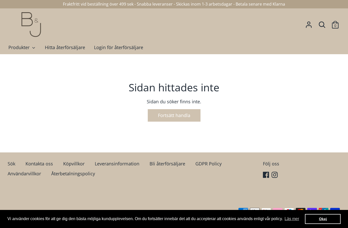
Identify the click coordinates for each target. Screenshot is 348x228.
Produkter (19, 47)
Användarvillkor (24, 173)
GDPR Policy (208, 164)
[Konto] (309, 23)
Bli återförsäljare (167, 164)
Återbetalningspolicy (73, 173)
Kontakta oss (39, 164)
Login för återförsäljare (118, 47)
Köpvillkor (74, 164)
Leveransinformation (117, 164)
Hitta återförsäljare (65, 47)
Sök (11, 164)
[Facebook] (266, 175)
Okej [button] (323, 219)
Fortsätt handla (174, 115)
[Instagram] (275, 175)
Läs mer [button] (292, 219)
